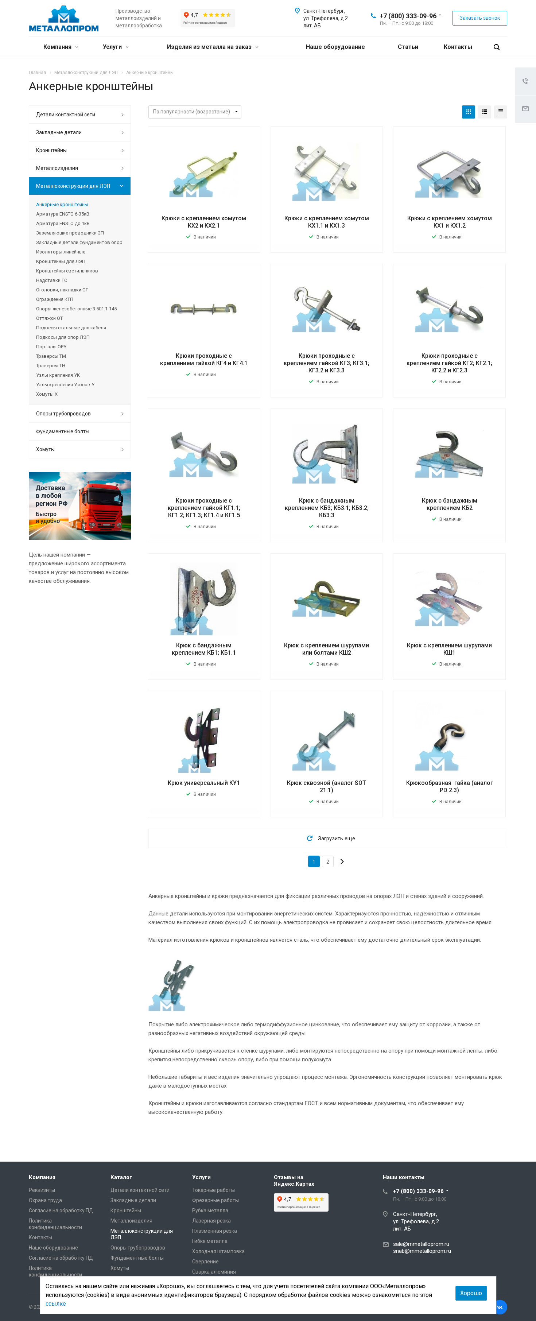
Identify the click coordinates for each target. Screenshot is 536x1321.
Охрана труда (45, 1200)
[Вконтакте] (500, 1307)
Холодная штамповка (218, 1251)
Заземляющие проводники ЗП (70, 233)
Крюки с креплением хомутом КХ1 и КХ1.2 (449, 222)
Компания (58, 46)
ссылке (56, 1303)
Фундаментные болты (62, 431)
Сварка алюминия (214, 1272)
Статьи (408, 46)
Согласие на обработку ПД (61, 1210)
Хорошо (471, 1293)
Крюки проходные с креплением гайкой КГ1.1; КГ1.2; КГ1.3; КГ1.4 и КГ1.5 (204, 508)
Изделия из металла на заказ (210, 46)
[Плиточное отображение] (468, 112)
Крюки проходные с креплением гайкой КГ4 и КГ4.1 (204, 359)
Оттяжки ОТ (49, 318)
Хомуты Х (47, 394)
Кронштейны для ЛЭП (60, 261)
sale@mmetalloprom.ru (421, 1244)
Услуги (113, 46)
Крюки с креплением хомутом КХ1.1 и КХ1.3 (326, 222)
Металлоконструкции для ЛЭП (73, 186)
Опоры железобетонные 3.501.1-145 (76, 308)
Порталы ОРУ (51, 346)
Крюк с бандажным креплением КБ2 (449, 504)
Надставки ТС (51, 280)
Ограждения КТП (54, 299)
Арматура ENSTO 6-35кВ (62, 214)
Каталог (121, 1177)
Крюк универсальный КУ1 (204, 782)
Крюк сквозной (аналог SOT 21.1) (326, 786)
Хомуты (45, 449)
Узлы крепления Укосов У (65, 384)
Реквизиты (42, 1190)
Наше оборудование (335, 46)
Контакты (458, 46)
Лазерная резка (211, 1221)
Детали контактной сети (65, 114)
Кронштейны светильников (67, 271)
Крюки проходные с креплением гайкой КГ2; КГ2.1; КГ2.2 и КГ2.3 (449, 363)
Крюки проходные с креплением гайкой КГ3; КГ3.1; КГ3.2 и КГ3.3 (326, 363)
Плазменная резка (214, 1231)
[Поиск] (496, 47)
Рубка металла (210, 1210)
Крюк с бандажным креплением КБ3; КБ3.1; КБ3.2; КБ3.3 (327, 508)
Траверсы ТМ (51, 356)
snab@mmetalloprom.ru (422, 1251)
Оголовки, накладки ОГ (62, 290)
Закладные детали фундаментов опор (79, 242)
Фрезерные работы (215, 1200)
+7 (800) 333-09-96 (408, 16)
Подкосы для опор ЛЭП (63, 337)
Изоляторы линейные (60, 252)
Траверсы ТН (50, 365)
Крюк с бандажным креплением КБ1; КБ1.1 (204, 649)
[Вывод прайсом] (500, 112)
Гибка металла (210, 1241)
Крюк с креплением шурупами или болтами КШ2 (326, 649)
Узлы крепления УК (58, 375)
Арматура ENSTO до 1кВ (63, 223)
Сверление (205, 1261)
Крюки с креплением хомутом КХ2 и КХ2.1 (204, 222)
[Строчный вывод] (484, 112)
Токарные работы (213, 1190)
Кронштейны (51, 150)
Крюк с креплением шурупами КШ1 (449, 649)
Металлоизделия (57, 168)
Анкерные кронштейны (62, 204)
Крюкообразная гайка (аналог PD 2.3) (449, 786)
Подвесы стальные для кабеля (71, 327)
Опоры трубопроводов (63, 414)
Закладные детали (59, 132)
